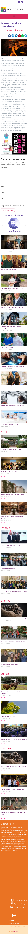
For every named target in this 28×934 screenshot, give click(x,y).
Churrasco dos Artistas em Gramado (12, 288)
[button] (14, 16)
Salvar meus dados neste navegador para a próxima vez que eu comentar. (13, 206)
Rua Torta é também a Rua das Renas (13, 642)
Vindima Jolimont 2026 (8, 716)
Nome (3, 186)
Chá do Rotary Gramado (8, 269)
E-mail (3, 192)
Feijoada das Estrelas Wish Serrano (12, 307)
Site (2, 198)
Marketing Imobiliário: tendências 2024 (13, 367)
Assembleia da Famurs (8, 569)
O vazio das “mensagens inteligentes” (12, 405)
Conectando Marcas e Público (10, 424)
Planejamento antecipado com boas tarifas (12, 517)
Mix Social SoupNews (7, 386)
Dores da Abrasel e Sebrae (9, 472)
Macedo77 (16, 931)
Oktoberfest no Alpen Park (9, 665)
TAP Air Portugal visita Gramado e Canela (14, 591)
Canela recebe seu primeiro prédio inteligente (11, 327)
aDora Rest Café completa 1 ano (11, 449)
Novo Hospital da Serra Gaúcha (11, 546)
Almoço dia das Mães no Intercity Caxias (13, 494)
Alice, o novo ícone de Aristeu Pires (12, 250)
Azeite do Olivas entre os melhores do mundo (13, 813)
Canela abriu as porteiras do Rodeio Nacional (12, 692)
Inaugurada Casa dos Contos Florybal (12, 789)
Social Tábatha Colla (7, 347)
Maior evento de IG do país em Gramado (13, 619)
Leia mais (3, 453)
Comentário (4, 167)
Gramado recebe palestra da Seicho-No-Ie (14, 739)
